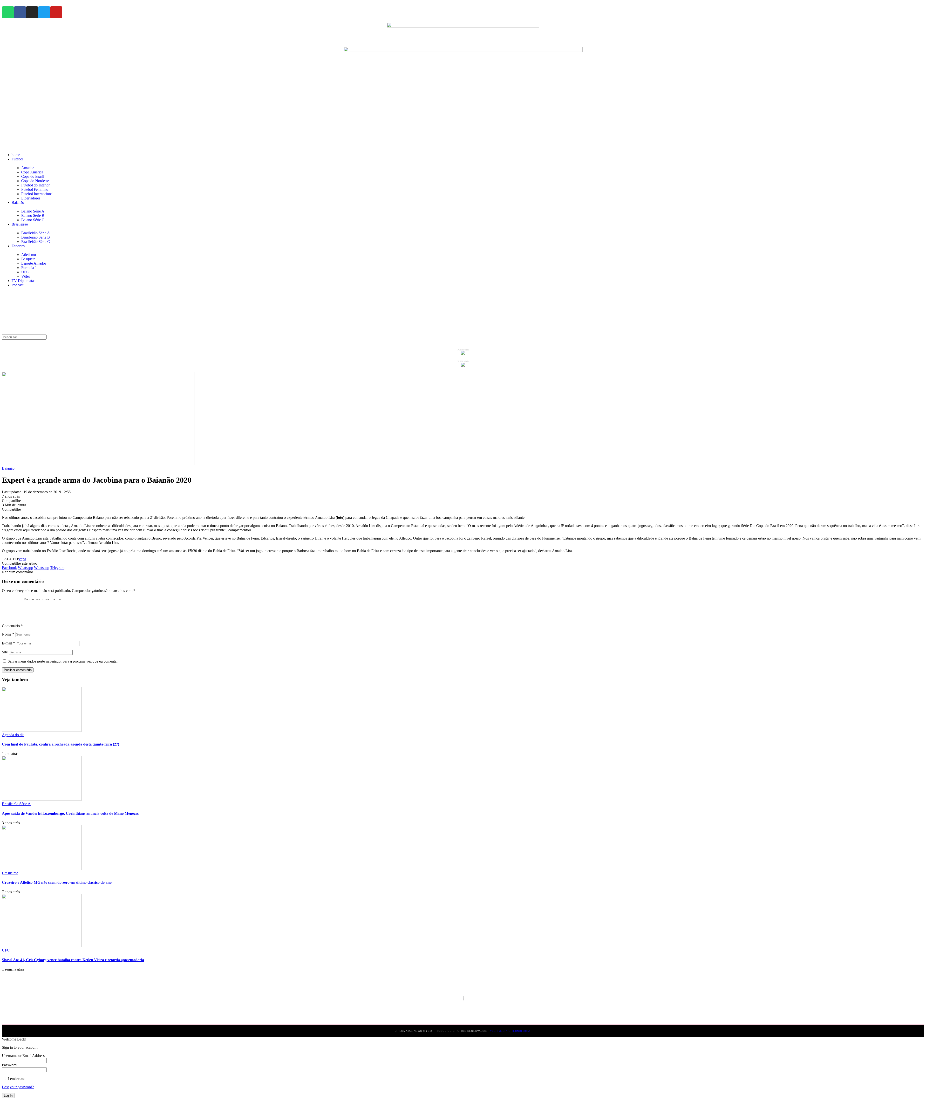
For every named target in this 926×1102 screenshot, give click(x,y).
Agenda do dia (13, 735)
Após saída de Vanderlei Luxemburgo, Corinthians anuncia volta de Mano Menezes (70, 813)
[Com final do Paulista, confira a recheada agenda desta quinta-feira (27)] (42, 730)
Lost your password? (18, 1087)
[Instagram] (32, 12)
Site (5, 652)
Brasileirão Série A (16, 804)
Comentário (12, 626)
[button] (463, 144)
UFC (6, 950)
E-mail (8, 643)
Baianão (8, 468)
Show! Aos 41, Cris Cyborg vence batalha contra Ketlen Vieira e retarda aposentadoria (73, 960)
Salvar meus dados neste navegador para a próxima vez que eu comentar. (63, 661)
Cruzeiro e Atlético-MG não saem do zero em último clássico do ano (57, 882)
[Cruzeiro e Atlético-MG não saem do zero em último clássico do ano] (42, 869)
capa (22, 559)
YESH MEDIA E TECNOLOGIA (510, 1031)
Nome (8, 634)
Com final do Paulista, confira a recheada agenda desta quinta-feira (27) (60, 744)
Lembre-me (16, 1079)
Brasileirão (10, 873)
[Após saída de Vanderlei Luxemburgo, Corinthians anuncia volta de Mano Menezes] (42, 799)
